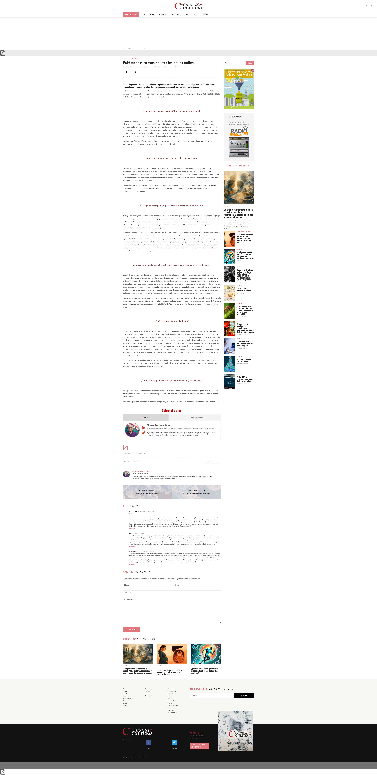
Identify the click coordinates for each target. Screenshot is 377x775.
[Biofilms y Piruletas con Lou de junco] (229, 364)
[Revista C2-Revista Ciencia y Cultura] (188, 6)
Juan (130, 533)
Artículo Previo (148, 490)
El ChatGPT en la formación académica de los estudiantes (245, 379)
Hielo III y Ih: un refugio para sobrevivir (147, 493)
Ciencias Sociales (135, 461)
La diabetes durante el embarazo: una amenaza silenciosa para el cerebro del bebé (170, 672)
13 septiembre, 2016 (129, 67)
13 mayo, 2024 (240, 293)
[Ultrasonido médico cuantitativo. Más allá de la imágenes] (229, 346)
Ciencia (125, 58)
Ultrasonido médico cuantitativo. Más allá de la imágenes (245, 343)
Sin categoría (246, 231)
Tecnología (133, 58)
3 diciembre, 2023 (242, 348)
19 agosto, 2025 (241, 260)
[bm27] (239, 89)
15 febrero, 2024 (241, 334)
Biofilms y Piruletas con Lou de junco (244, 360)
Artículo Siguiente (195, 490)
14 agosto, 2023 (241, 383)
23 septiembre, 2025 (242, 245)
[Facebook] (366, 6)
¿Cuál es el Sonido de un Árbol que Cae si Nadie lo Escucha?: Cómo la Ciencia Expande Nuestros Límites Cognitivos (245, 275)
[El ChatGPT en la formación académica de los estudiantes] (229, 381)
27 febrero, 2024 (241, 316)
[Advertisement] (188, 33)
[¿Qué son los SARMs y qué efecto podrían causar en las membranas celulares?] (206, 654)
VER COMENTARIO (141, 453)
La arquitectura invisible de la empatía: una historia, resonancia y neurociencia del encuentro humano (137, 670)
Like (178, 67)
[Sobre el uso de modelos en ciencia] (229, 293)
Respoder (132, 529)
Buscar (250, 63)
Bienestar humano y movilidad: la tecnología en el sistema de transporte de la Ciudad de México (245, 328)
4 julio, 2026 (227, 226)
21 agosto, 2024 (241, 282)
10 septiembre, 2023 (242, 364)
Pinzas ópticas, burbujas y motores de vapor (196, 493)
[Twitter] (371, 6)
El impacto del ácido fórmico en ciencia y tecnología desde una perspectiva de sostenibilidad (245, 310)
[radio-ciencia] (239, 137)
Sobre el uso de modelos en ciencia (244, 289)
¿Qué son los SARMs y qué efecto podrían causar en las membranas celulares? (204, 670)
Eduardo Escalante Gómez (150, 67)
